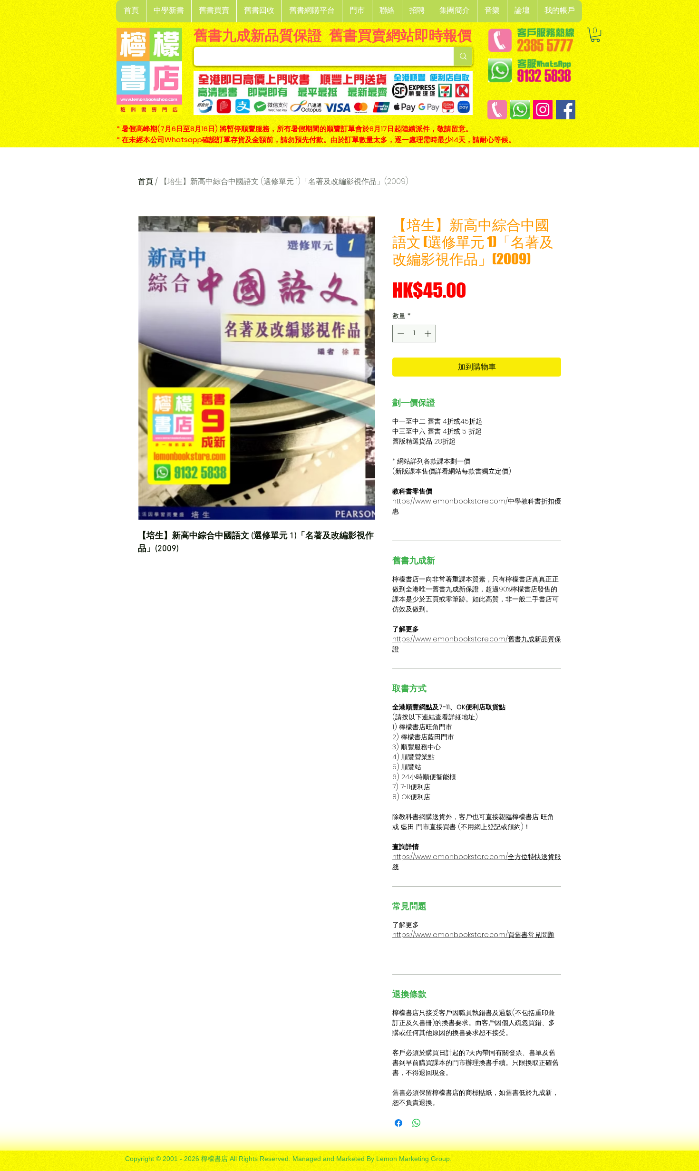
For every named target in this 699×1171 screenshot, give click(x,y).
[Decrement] (400, 333)
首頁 (145, 181)
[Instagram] (543, 109)
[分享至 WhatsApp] (416, 1123)
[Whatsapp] (520, 109)
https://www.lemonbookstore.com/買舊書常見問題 (473, 934)
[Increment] (429, 333)
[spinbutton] (414, 333)
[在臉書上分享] (398, 1123)
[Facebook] (565, 109)
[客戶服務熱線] (497, 109)
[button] (168, 11)
